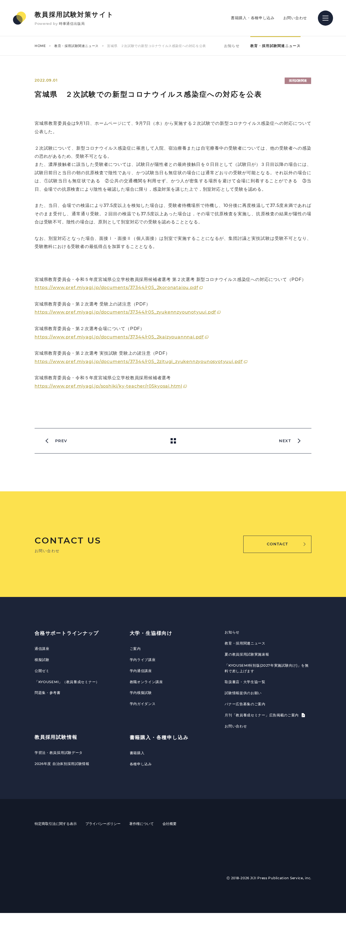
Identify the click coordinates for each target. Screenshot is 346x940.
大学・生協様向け (151, 633)
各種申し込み (141, 764)
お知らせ (231, 45)
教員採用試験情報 (56, 737)
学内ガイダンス (143, 703)
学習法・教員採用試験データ (59, 752)
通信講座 (42, 648)
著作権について (141, 823)
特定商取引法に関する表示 (56, 823)
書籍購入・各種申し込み (253, 17)
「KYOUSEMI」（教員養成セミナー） (67, 682)
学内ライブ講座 (143, 659)
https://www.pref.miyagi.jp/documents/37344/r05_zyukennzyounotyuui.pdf (125, 312)
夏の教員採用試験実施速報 (247, 654)
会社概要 (169, 823)
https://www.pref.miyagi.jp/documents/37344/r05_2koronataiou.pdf (116, 287)
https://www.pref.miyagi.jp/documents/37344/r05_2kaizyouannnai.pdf (119, 337)
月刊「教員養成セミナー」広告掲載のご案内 (262, 715)
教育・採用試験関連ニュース (76, 46)
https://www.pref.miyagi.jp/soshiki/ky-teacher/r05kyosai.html (108, 386)
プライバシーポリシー (103, 823)
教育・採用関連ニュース (245, 643)
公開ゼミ (42, 671)
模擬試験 (42, 659)
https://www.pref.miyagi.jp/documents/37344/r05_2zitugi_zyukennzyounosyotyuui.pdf (139, 361)
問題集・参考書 (48, 692)
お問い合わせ (295, 17)
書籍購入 (137, 753)
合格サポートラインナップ (67, 633)
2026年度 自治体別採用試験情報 (62, 763)
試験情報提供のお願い (243, 693)
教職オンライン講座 (146, 682)
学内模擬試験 (141, 692)
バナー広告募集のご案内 (245, 704)
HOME (40, 46)
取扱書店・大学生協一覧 (245, 682)
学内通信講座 (141, 671)
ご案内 (135, 648)
